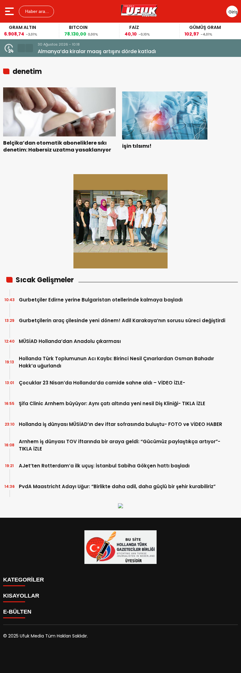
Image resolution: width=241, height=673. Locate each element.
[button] (21, 48)
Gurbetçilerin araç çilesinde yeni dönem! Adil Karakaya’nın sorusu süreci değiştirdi (122, 320)
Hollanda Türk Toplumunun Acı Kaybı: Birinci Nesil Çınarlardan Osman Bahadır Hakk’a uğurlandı (116, 362)
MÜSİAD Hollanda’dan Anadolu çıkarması (70, 341)
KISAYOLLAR (21, 596)
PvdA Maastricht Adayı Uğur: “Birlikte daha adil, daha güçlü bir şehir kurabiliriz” (117, 486)
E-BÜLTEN (17, 612)
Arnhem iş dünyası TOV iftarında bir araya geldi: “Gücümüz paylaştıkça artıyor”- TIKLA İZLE (119, 445)
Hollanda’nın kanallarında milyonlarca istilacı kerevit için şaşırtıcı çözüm (129, 51)
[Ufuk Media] (139, 11)
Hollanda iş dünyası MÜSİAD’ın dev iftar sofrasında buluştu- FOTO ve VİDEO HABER (120, 424)
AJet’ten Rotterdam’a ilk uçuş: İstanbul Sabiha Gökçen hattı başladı (104, 465)
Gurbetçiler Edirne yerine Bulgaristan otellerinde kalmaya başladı (101, 299)
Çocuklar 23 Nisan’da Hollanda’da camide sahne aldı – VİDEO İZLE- (102, 382)
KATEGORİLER (23, 579)
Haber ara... (36, 11)
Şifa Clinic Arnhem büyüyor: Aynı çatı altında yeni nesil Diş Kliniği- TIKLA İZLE (112, 403)
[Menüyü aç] (10, 11)
